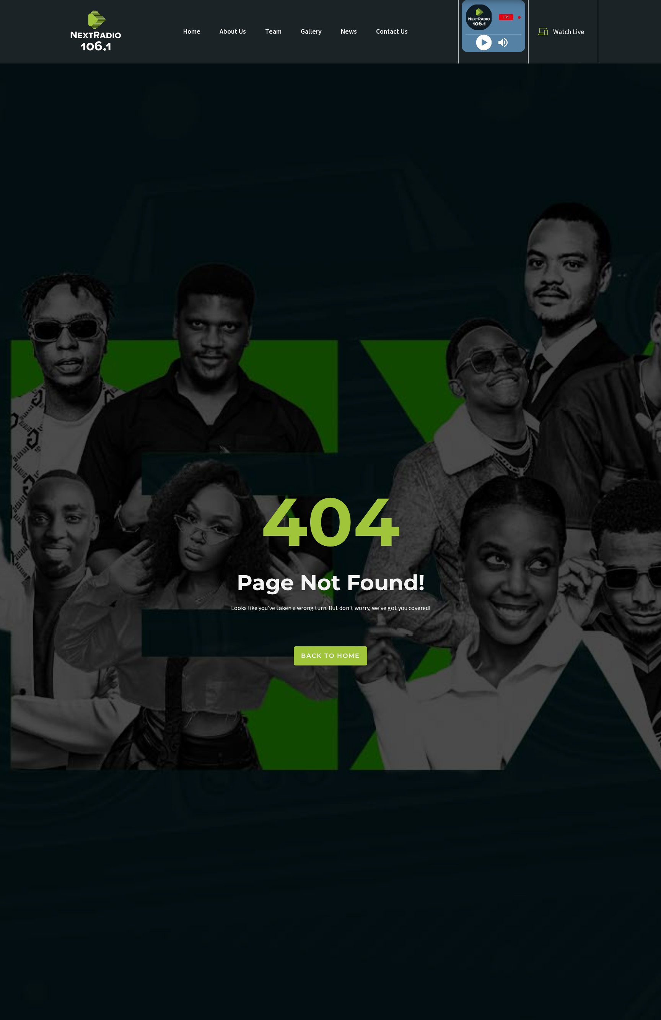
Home (191, 31)
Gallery (311, 31)
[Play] (483, 42)
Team (273, 31)
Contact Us (392, 31)
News (349, 31)
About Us (233, 31)
